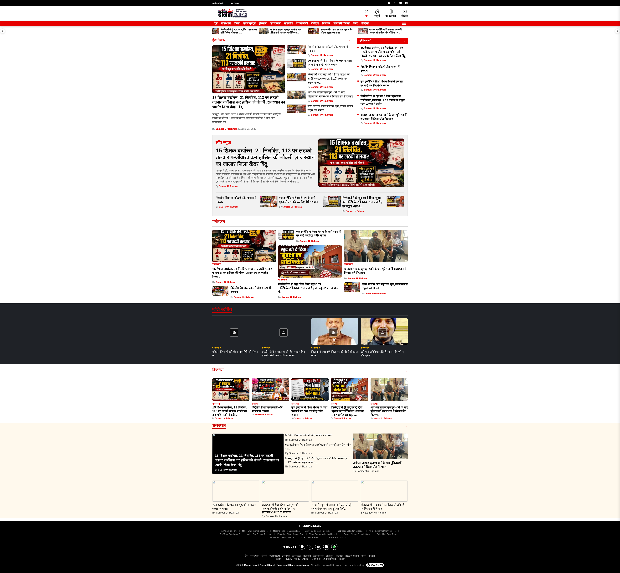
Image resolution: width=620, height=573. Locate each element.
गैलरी (355, 23)
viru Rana (234, 3)
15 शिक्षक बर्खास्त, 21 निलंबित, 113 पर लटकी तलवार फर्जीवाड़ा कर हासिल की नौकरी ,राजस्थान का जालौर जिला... (242, 272)
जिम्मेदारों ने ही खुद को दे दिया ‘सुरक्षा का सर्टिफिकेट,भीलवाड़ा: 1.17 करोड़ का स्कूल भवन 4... (362, 202)
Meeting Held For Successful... (286, 531)
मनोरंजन (218, 221)
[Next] (617, 31)
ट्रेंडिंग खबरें (365, 40)
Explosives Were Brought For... (291, 534)
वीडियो (365, 23)
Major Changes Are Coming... (255, 531)
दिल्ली (237, 23)
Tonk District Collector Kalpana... (350, 531)
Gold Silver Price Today (387, 534)
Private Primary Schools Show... (358, 534)
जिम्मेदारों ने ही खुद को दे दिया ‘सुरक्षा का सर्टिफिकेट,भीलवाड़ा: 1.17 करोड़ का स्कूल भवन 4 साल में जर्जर (383, 100)
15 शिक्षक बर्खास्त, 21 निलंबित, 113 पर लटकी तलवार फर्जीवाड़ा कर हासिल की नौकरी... (229, 411)
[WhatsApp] (334, 547)
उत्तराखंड (275, 23)
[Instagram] (406, 3)
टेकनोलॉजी (302, 23)
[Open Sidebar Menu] (404, 23)
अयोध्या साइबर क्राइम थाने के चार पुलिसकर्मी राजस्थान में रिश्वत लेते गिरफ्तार (389, 411)
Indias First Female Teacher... (260, 534)
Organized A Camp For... (338, 537)
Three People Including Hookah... (324, 534)
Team (278, 558)
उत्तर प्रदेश (249, 23)
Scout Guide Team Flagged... (318, 531)
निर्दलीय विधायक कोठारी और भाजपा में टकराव (309, 435)
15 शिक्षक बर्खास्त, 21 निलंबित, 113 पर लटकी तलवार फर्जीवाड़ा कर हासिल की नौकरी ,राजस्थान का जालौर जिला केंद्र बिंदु (248, 102)
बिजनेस (326, 23)
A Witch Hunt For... (229, 531)
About (305, 558)
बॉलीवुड (315, 23)
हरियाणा (263, 23)
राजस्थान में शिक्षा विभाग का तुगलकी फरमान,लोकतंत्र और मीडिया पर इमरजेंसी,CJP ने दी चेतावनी (280, 508)
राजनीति (288, 23)
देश (215, 23)
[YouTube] (400, 3)
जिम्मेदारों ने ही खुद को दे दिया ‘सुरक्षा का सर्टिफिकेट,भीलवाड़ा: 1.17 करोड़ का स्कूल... (348, 411)
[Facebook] (389, 3)
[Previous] (2, 31)
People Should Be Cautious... (283, 537)
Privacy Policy (292, 558)
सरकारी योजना (342, 23)
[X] (394, 3)
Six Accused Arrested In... (312, 537)
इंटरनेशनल (219, 40)
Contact (316, 558)
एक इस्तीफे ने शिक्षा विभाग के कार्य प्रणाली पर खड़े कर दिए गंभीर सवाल (309, 411)
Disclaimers (329, 558)
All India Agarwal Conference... (383, 531)
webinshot (217, 3)
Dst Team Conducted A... (231, 534)
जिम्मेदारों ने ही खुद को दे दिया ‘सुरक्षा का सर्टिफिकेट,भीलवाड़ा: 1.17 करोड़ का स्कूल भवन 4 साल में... (308, 288)
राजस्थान (226, 23)
